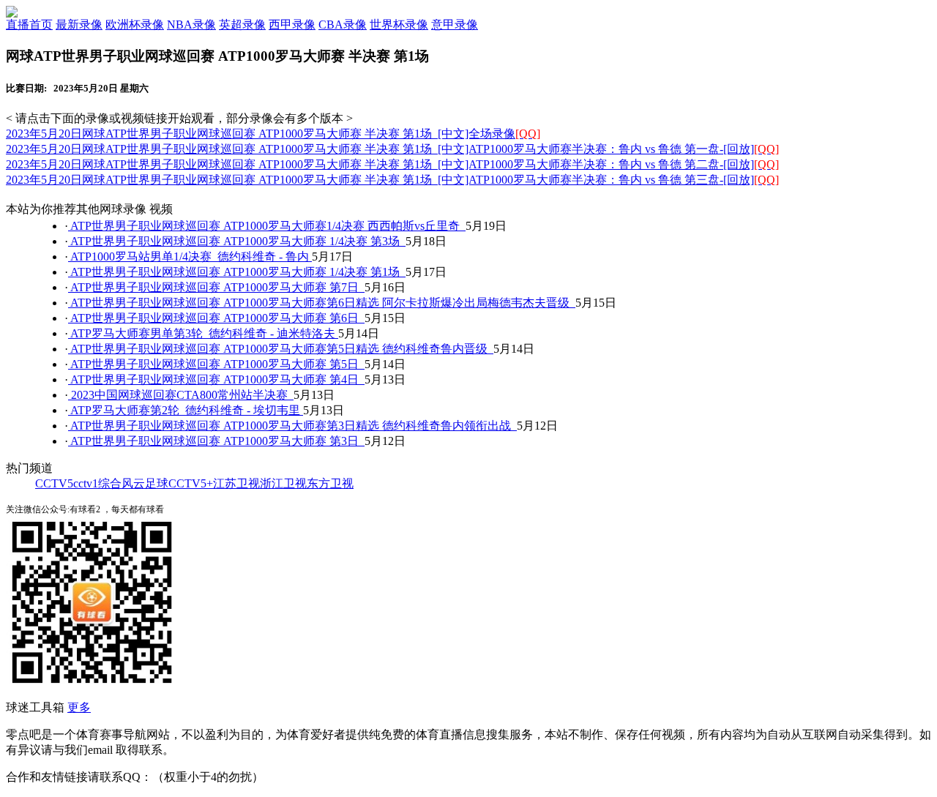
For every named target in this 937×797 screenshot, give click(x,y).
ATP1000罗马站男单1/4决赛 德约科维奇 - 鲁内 (190, 256)
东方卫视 (330, 483)
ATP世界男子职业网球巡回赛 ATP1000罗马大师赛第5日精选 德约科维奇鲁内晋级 (280, 349)
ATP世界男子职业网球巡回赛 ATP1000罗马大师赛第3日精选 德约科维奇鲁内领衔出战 (292, 425)
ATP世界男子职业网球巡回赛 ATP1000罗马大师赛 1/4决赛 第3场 (237, 241)
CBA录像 (342, 24)
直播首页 (29, 24)
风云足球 (145, 483)
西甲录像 (292, 24)
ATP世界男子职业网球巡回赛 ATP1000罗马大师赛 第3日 (216, 441)
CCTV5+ (190, 483)
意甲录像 (454, 24)
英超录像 (242, 24)
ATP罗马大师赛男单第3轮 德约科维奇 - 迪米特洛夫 (203, 333)
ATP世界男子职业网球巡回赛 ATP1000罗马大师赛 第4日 (216, 379)
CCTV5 (54, 483)
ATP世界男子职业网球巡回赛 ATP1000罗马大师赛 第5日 (216, 364)
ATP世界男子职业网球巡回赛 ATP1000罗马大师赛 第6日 (216, 318)
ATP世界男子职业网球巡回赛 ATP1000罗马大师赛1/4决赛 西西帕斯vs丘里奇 (267, 226)
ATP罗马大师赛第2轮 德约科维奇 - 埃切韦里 (185, 410)
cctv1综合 (97, 483)
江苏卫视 (236, 483)
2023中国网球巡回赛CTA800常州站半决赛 (181, 395)
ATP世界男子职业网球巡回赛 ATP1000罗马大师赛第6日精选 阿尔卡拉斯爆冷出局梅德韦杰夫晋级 (321, 302)
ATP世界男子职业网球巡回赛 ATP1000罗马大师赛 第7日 (216, 287)
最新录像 (79, 24)
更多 (79, 707)
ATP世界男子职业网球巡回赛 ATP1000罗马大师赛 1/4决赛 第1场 (237, 272)
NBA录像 (191, 24)
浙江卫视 (283, 483)
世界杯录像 (399, 24)
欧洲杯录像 (134, 24)
